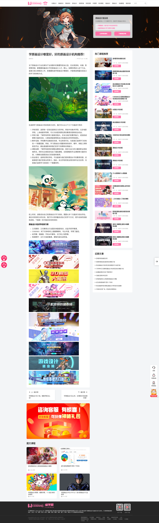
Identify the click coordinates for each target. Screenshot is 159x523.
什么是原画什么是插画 (120, 173)
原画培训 (67, 3)
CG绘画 (83, 520)
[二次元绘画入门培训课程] (103, 202)
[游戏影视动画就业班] (103, 62)
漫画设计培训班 (118, 148)
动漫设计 (54, 3)
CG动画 (115, 519)
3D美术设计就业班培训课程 (121, 135)
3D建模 (95, 3)
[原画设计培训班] (103, 164)
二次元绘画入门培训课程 (120, 199)
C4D (121, 517)
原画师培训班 (114, 517)
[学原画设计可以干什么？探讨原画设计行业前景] (75, 482)
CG (87, 520)
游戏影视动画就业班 (119, 58)
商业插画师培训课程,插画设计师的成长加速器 (108, 285)
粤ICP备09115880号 (60, 519)
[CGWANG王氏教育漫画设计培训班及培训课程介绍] (103, 100)
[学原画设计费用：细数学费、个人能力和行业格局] (42, 482)
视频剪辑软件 (84, 517)
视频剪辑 (81, 3)
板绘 (108, 517)
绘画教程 (121, 3)
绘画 (104, 517)
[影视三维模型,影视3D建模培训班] (103, 241)
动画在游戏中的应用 (101, 275)
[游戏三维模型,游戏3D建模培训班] (103, 228)
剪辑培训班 (93, 519)
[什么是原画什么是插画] (103, 177)
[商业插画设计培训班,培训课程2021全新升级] (103, 88)
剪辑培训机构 (101, 519)
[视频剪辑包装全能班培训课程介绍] (103, 75)
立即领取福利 (103, 33)
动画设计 (107, 3)
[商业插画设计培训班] (103, 126)
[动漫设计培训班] (103, 113)
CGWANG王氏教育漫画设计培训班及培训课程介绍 (110, 268)
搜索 (145, 3)
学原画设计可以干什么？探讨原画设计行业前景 (74, 493)
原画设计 (98, 517)
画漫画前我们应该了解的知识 (104, 272)
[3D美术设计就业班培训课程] (103, 139)
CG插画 (126, 519)
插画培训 (60, 3)
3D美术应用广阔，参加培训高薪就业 (106, 289)
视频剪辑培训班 (85, 519)
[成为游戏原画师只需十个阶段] (75, 455)
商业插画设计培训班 (119, 122)
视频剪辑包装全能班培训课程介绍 (105, 262)
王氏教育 (92, 517)
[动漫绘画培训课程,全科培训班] (103, 190)
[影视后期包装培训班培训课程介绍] (103, 215)
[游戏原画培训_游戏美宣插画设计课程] (42, 455)
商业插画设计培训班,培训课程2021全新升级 (108, 265)
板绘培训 (128, 3)
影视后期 (88, 3)
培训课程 (100, 3)
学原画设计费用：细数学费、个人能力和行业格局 (41, 493)
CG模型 (109, 519)
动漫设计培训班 (118, 109)
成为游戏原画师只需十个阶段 (70, 466)
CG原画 (120, 519)
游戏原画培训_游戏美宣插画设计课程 (40, 466)
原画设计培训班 (118, 160)
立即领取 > (116, 66)
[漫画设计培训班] (103, 151)
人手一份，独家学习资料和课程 (120, 63)
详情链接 (2, 7)
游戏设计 (74, 3)
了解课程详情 (122, 33)
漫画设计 (114, 3)
